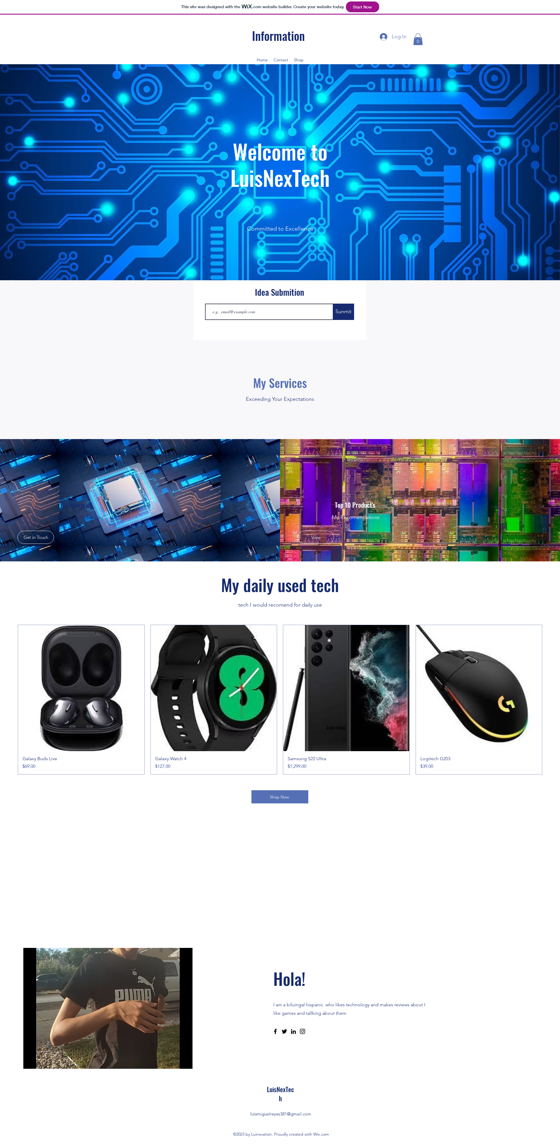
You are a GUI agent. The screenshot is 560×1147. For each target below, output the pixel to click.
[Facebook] (275, 1031)
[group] (280, 699)
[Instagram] (302, 1031)
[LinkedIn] (293, 1031)
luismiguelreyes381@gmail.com (280, 1114)
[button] (418, 39)
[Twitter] (284, 1031)
